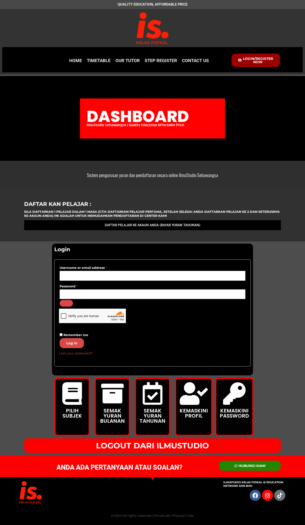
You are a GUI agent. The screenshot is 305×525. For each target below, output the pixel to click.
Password (76, 285)
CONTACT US (195, 60)
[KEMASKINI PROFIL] (193, 393)
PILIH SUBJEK (72, 413)
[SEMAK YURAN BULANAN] (112, 393)
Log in (71, 343)
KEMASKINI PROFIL (194, 413)
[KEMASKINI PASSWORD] (234, 393)
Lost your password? (76, 353)
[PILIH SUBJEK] (72, 393)
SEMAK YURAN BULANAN (112, 416)
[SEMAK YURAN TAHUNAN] (152, 393)
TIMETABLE (99, 60)
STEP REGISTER (161, 60)
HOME (75, 60)
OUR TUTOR (127, 60)
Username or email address (91, 267)
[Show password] (66, 303)
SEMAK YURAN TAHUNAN (152, 416)
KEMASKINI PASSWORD (234, 413)
